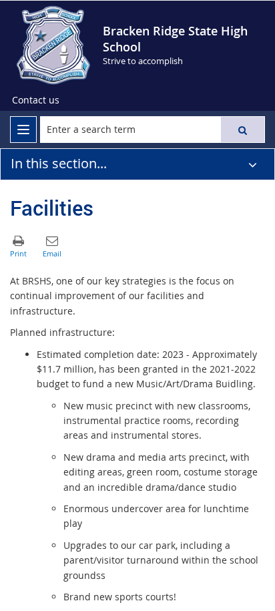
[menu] (23, 129)
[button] (242, 129)
